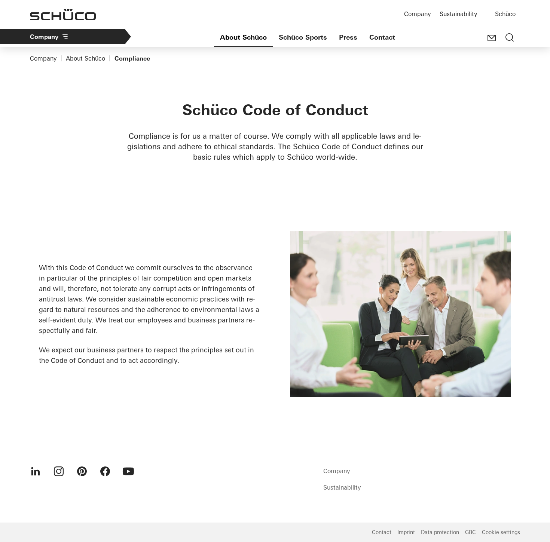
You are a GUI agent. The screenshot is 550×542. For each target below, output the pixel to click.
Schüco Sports (303, 37)
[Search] (509, 38)
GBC (470, 532)
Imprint (406, 532)
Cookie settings (501, 532)
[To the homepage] (63, 14)
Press (348, 37)
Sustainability (458, 14)
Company (417, 14)
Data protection (440, 532)
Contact (382, 37)
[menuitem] (35, 471)
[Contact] (491, 38)
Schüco (505, 14)
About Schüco (243, 37)
